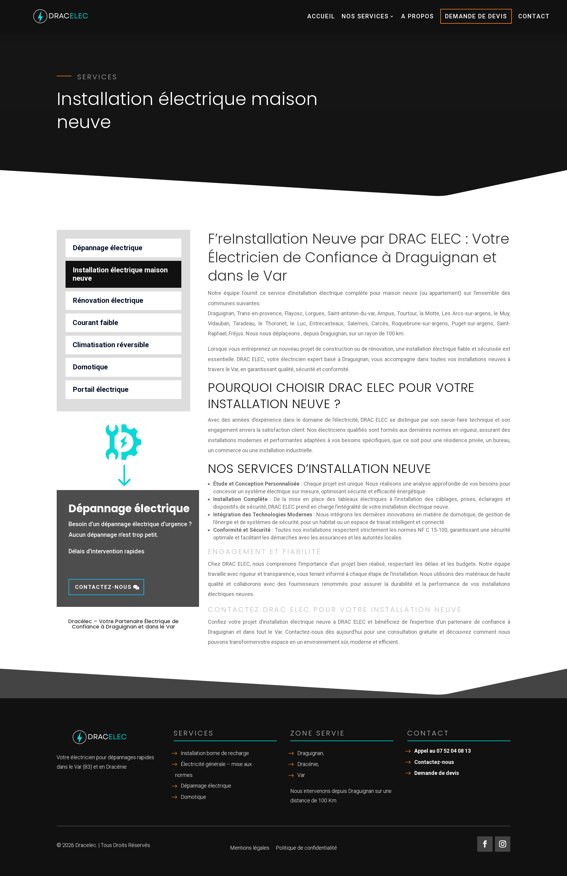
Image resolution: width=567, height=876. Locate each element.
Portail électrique (100, 389)
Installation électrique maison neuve (120, 274)
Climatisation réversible (111, 345)
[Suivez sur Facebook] (485, 844)
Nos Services (365, 16)
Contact (534, 16)
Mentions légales (249, 848)
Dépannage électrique (107, 248)
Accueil (321, 16)
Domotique (90, 367)
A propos (417, 16)
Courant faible (95, 323)
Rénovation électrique (108, 300)
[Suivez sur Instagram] (502, 844)
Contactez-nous (103, 587)
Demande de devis (476, 16)
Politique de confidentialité (306, 848)
